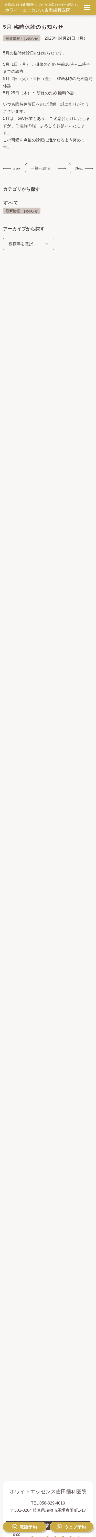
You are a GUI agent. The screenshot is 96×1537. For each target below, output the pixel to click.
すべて (10, 203)
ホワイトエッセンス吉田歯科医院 (37, 10)
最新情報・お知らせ (22, 211)
